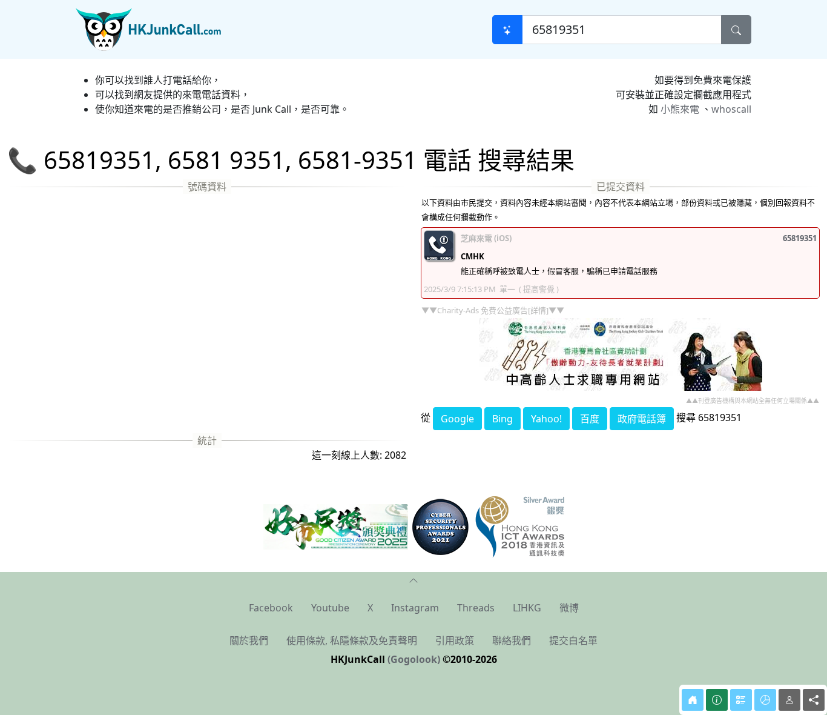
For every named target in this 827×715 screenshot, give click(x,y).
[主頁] (692, 700)
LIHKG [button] (527, 607)
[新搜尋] (507, 29)
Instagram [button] (415, 607)
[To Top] (413, 579)
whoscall (731, 109)
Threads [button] (476, 607)
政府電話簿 (642, 418)
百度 (589, 418)
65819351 (800, 238)
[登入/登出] (789, 700)
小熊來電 (680, 109)
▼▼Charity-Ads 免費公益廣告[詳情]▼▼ (492, 310)
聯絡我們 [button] (511, 640)
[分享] (814, 700)
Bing (502, 418)
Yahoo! (546, 418)
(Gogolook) (413, 659)
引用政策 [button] (454, 640)
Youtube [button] (330, 607)
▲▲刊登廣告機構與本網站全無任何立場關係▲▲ (752, 400)
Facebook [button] (271, 607)
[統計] (765, 700)
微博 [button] (569, 607)
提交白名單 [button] (573, 640)
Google (457, 418)
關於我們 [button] (248, 640)
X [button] (370, 607)
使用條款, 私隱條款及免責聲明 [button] (351, 640)
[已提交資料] (741, 700)
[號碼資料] (717, 700)
